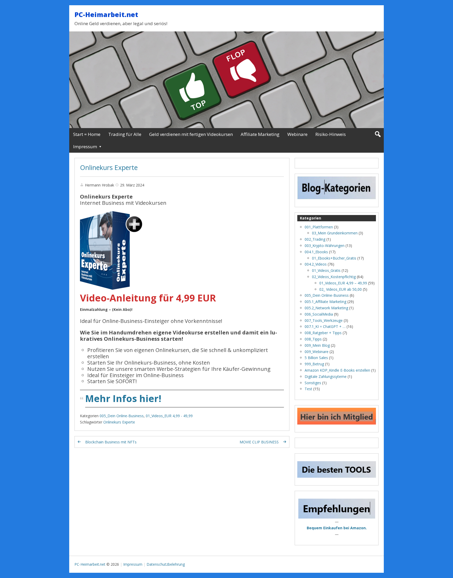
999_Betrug (314, 363)
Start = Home (86, 134)
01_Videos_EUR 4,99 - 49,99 (169, 415)
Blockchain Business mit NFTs (111, 441)
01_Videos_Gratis (326, 270)
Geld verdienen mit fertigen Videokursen (191, 134)
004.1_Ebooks (316, 251)
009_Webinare (316, 351)
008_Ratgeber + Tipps (323, 332)
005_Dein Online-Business (122, 415)
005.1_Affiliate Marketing (325, 301)
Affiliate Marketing (260, 134)
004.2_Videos (316, 264)
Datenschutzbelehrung (166, 564)
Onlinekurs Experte (109, 167)
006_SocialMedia (319, 314)
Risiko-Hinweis (330, 134)
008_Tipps (313, 339)
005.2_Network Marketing (326, 307)
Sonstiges (313, 382)
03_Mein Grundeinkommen (335, 232)
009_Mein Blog (317, 345)
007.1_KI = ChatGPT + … (325, 326)
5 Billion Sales (316, 357)
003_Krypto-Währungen (324, 245)
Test (308, 388)
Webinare (297, 134)
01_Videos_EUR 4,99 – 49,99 (343, 282)
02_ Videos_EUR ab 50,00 (340, 289)
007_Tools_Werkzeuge (324, 320)
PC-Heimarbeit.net (106, 14)
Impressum (85, 147)
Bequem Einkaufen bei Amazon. (337, 527)
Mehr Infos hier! (123, 398)
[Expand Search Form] (377, 134)
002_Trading (315, 239)
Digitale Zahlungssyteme (326, 376)
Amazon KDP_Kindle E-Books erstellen (337, 370)
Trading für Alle (124, 134)
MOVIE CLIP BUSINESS (259, 441)
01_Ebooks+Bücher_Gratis (334, 258)
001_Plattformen (319, 226)
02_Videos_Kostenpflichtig (334, 276)
